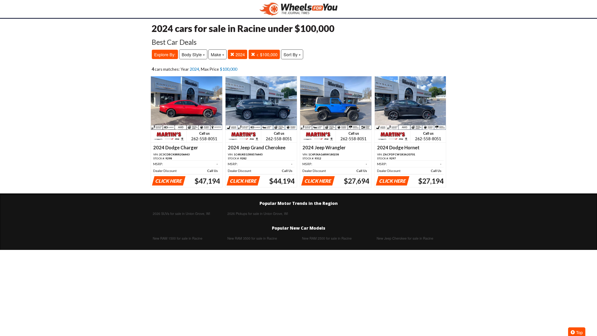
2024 (239, 54)
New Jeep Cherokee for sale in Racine (405, 238)
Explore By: (165, 54)
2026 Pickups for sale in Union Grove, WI (257, 213)
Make (216, 54)
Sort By (291, 54)
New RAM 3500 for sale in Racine (252, 238)
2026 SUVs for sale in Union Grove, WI (181, 213)
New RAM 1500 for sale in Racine (177, 238)
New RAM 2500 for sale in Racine (327, 238)
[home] (298, 9)
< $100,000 (266, 54)
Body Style (192, 54)
